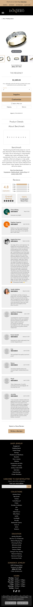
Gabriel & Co (16, 511)
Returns (24, 107)
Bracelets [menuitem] (16, 457)
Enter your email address (16, 483)
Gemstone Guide (16, 547)
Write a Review (16, 431)
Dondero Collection (16, 505)
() (28, 184)
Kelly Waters (16, 514)
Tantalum (16, 529)
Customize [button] (16, 99)
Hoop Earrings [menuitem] (16, 472)
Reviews (16, 179)
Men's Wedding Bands (8, 18)
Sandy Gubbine (15, 289)
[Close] (31, 2)
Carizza (17, 498)
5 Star (14, 184)
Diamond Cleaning (17, 554)
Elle (16, 507)
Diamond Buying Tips (16, 541)
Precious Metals (16, 549)
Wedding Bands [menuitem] (16, 448)
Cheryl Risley (14, 210)
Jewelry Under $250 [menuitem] (16, 468)
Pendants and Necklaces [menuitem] (16, 455)
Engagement (7, 172)
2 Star (14, 189)
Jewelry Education (17, 536)
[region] (16, 39)
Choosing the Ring (16, 543)
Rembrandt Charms (16, 522)
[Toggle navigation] (3, 12)
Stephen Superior (16, 222)
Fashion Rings (23, 172)
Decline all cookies (10, 603)
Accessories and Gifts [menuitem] (16, 463)
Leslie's (16, 516)
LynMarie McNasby (16, 312)
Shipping (9, 107)
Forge (16, 509)
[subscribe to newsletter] (28, 486)
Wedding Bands (15, 172)
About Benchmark (16, 126)
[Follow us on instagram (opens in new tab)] (19, 591)
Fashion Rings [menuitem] (16, 450)
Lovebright (16, 518)
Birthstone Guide (16, 545)
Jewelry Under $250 (16, 174)
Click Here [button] (23, 2)
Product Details (16, 121)
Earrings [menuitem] (16, 452)
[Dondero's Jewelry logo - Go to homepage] (16, 11)
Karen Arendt (15, 335)
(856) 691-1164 (16, 67)
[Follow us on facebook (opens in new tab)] (13, 591)
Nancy (12, 363)
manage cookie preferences (16, 599)
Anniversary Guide (16, 558)
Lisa (12, 349)
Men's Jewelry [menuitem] (16, 459)
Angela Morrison (16, 239)
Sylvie (16, 527)
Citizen (16, 503)
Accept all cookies (23, 603)
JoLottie (13, 394)
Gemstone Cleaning (16, 556)
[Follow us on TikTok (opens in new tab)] (16, 591)
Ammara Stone (17, 494)
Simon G (16, 525)
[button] (5, 5)
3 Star (14, 187)
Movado (16, 520)
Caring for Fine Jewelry (16, 551)
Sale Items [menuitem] (16, 470)
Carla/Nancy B (16, 501)
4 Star (14, 186)
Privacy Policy (24, 597)
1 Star (14, 191)
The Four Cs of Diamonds (16, 538)
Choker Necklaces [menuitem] (16, 474)
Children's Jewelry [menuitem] (17, 465)
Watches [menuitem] (16, 461)
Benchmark (17, 496)
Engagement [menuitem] (16, 446)
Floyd (12, 379)
